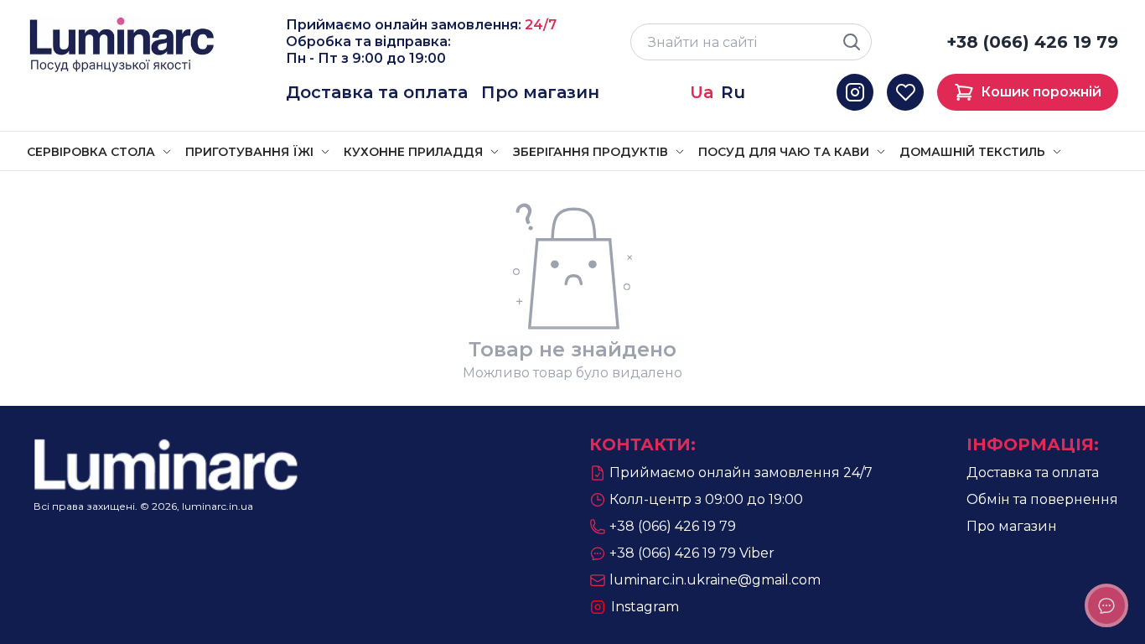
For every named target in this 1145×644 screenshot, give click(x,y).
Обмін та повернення (1042, 499)
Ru (733, 92)
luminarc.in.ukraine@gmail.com (715, 580)
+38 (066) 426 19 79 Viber (692, 553)
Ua (702, 92)
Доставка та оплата (377, 92)
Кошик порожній (1041, 92)
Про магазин (540, 92)
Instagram (645, 607)
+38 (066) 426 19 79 (1032, 42)
